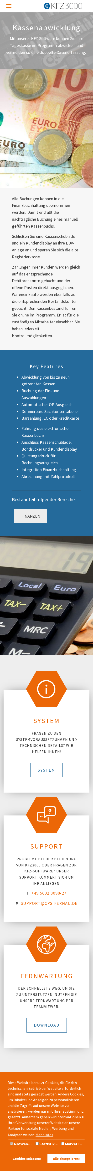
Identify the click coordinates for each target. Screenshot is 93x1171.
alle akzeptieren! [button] (66, 1158)
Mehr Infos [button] (44, 1134)
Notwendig (23, 1143)
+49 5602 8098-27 (49, 893)
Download (46, 1025)
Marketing (73, 1143)
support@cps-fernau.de (49, 903)
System (46, 770)
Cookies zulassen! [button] (27, 1158)
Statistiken (49, 1143)
